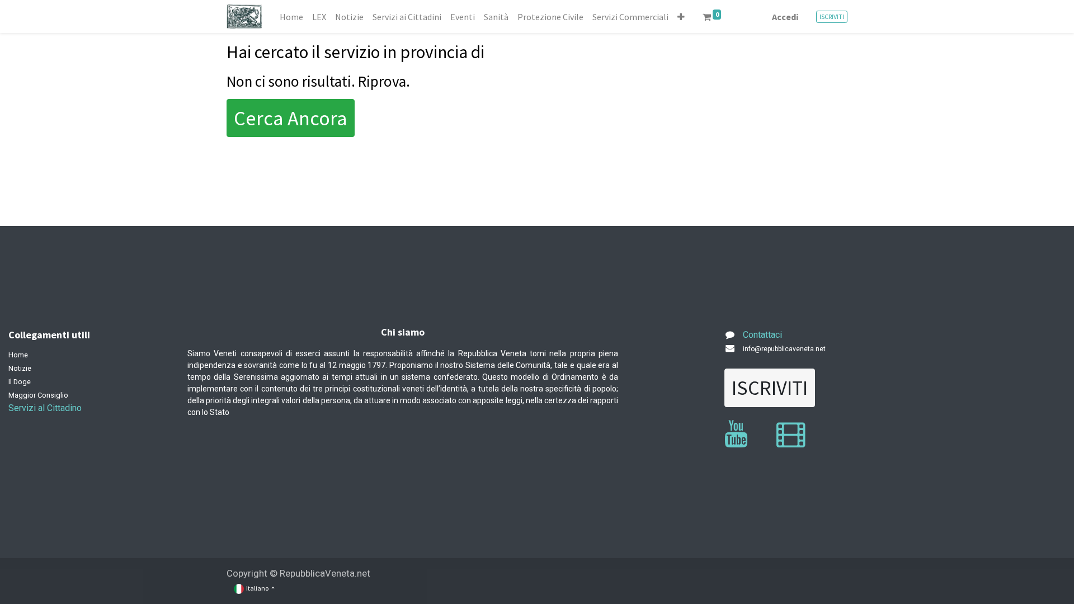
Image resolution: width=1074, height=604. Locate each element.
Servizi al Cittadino (45, 408)
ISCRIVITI (831, 16)
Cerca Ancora (290, 118)
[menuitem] (291, 17)
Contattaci (762, 334)
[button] (681, 17)
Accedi (785, 16)
